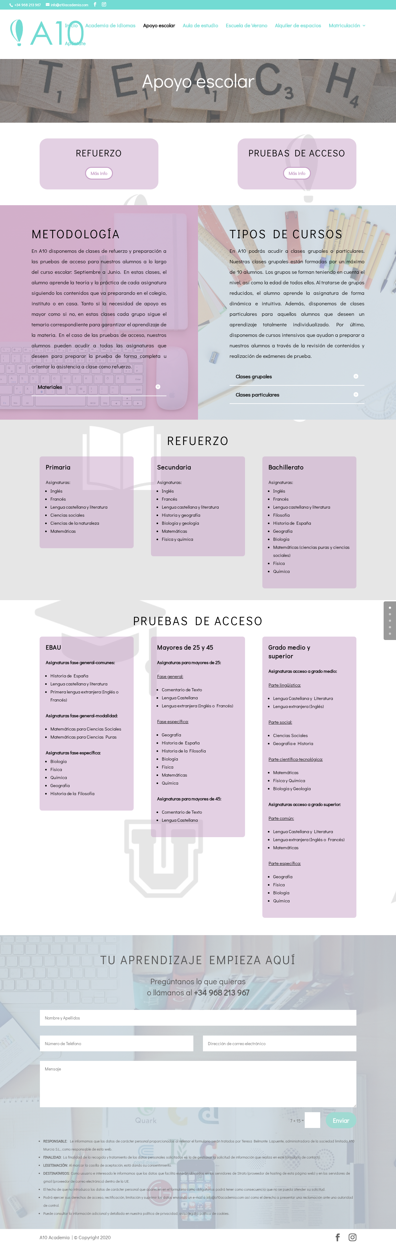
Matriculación (344, 26)
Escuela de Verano (246, 26)
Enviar (341, 1120)
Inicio (71, 26)
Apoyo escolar (159, 26)
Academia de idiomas (110, 26)
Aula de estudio (200, 26)
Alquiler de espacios (298, 26)
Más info (99, 173)
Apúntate (75, 44)
